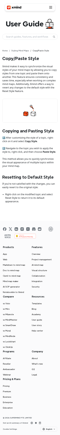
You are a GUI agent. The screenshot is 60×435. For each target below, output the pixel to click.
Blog (34, 309)
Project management (42, 259)
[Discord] (34, 229)
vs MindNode (9, 336)
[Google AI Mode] (35, 422)
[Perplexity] (39, 422)
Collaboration (38, 276)
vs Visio (6, 303)
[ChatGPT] (31, 422)
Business (7, 397)
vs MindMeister (10, 320)
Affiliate (7, 358)
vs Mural (7, 331)
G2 (33, 369)
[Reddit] (39, 229)
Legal (34, 375)
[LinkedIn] (16, 229)
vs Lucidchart (9, 342)
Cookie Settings (10, 429)
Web (5, 259)
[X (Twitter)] (10, 229)
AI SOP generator (11, 287)
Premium (7, 391)
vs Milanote (8, 314)
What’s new (37, 364)
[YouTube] (28, 229)
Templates (37, 303)
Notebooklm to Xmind (13, 292)
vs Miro (6, 309)
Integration (37, 281)
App (5, 254)
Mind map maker (10, 281)
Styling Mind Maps (20, 51)
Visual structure (39, 270)
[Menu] (50, 7)
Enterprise (8, 402)
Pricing (6, 386)
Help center (37, 331)
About (35, 358)
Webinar (7, 375)
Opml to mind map (12, 276)
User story (37, 325)
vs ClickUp (8, 347)
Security (35, 287)
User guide (37, 320)
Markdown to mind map (14, 265)
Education (8, 408)
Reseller (7, 364)
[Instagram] (22, 229)
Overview (36, 254)
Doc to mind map (11, 270)
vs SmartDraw (9, 325)
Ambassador (9, 369)
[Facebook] (4, 229)
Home (5, 51)
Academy (36, 314)
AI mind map (37, 265)
